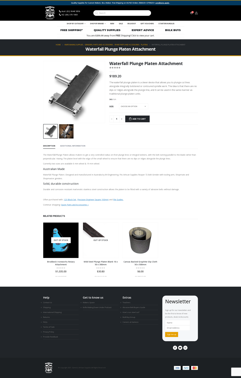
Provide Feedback (50, 337)
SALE (121, 23)
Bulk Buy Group (129, 317)
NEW (112, 23)
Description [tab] (49, 146)
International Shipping (52, 312)
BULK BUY (131, 23)
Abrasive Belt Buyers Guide (134, 307)
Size (111, 106)
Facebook (175, 348)
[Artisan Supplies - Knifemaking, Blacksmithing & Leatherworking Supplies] (50, 13)
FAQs (45, 322)
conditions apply (162, 3)
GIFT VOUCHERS (147, 23)
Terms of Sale (49, 327)
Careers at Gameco (130, 322)
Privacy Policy (48, 332)
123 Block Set (70, 199)
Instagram (185, 348)
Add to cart (139, 119)
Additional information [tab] (72, 146)
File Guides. (118, 199)
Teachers (126, 302)
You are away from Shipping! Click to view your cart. (120, 35)
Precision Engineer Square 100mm (93, 199)
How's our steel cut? (131, 312)
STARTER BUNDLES (166, 23)
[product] (140, 240)
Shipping (46, 307)
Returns (46, 317)
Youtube (180, 348)
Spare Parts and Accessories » (75, 204)
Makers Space (89, 302)
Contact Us (47, 302)
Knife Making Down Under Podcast (97, 307)
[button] (44, 92)
